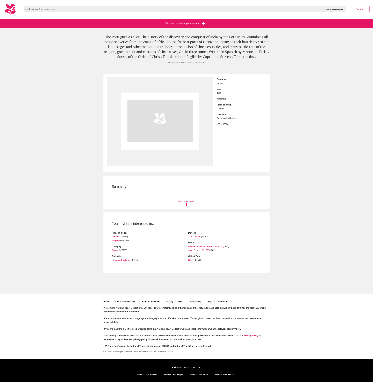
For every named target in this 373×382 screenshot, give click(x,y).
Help (209, 301)
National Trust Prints (199, 375)
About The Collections (125, 301)
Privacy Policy (251, 335)
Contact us (223, 301)
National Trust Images (173, 375)
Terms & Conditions (151, 301)
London (115, 236)
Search (359, 9)
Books (115, 250)
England (116, 240)
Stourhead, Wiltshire (121, 260)
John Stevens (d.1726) (199, 250)
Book (190, 260)
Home (106, 301)
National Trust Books (224, 375)
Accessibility (195, 301)
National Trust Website (147, 375)
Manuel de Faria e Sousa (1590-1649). (206, 246)
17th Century (194, 236)
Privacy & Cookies (174, 301)
